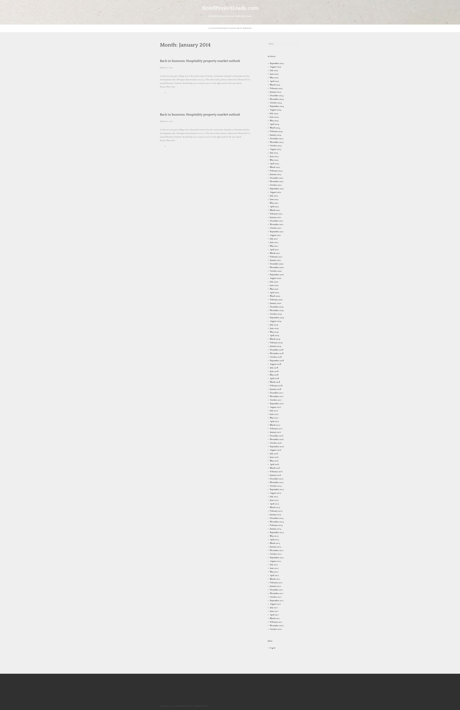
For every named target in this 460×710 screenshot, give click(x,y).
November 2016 (277, 439)
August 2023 (275, 149)
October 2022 (276, 185)
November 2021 (277, 224)
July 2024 (274, 113)
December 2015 (276, 478)
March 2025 (275, 84)
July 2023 (274, 152)
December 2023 (276, 138)
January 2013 (275, 546)
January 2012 (275, 586)
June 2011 (274, 611)
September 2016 (277, 446)
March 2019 (275, 339)
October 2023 (276, 145)
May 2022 (274, 203)
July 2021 (274, 238)
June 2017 (274, 414)
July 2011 (274, 607)
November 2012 (277, 550)
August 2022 (275, 192)
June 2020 (274, 285)
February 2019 (276, 342)
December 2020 (276, 263)
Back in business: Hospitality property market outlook (200, 61)
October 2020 (276, 271)
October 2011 (276, 597)
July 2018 (274, 367)
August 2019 (275, 321)
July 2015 (274, 496)
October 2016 (276, 443)
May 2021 (274, 246)
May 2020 (274, 289)
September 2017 (277, 403)
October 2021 (276, 228)
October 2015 (276, 486)
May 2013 (274, 536)
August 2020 (275, 278)
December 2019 (276, 306)
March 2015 (275, 507)
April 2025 (274, 81)
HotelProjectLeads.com (230, 8)
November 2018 (277, 353)
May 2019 (274, 332)
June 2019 (274, 328)
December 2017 (276, 392)
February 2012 (276, 582)
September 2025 (277, 63)
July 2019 (274, 324)
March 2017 (275, 425)
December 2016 (276, 435)
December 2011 (276, 589)
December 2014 (276, 518)
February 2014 (276, 525)
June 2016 (274, 457)
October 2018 (276, 357)
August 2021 (275, 235)
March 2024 (275, 127)
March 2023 (275, 167)
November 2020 (277, 267)
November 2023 (277, 142)
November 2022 (277, 181)
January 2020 (275, 303)
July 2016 (274, 453)
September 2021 (277, 231)
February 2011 (276, 622)
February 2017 (276, 428)
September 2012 (277, 557)
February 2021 (276, 256)
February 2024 (276, 131)
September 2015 (277, 489)
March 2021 (275, 253)
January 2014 (275, 529)
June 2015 (274, 500)
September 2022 (277, 188)
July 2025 (274, 70)
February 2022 (276, 213)
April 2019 (274, 335)
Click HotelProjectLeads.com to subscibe (230, 28)
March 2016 (275, 468)
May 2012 (274, 571)
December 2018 (276, 349)
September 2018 (277, 360)
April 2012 (274, 575)
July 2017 (274, 410)
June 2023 (274, 156)
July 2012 (274, 564)
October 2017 (276, 400)
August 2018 (275, 364)
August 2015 (275, 493)
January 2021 (275, 260)
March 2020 (275, 296)
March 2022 (275, 210)
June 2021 (274, 242)
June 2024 (274, 117)
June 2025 (274, 74)
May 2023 (274, 160)
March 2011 (275, 618)
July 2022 (274, 195)
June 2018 (274, 371)
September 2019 (277, 317)
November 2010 (277, 625)
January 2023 (275, 174)
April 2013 (274, 539)
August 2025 (275, 67)
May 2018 (274, 375)
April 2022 (274, 206)
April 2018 (274, 378)
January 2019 (275, 346)
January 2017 (275, 432)
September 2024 (277, 106)
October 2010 (276, 629)
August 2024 (275, 109)
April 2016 (274, 464)
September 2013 (277, 532)
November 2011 (277, 593)
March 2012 (275, 579)
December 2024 (276, 95)
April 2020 (274, 292)
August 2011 (275, 604)
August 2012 (275, 561)
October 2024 (276, 102)
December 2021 (276, 221)
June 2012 (274, 568)
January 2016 (275, 475)
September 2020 (277, 274)
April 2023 (274, 163)
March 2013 (275, 543)
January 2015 (275, 514)
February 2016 (276, 471)
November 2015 (277, 482)
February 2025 (276, 88)
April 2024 (274, 124)
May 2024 (274, 120)
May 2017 (274, 417)
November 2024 (277, 99)
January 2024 (275, 135)
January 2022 (275, 217)
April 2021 (274, 249)
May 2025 (274, 77)
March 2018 (275, 382)
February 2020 (276, 299)
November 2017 (277, 396)
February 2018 (276, 385)
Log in (272, 648)
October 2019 (276, 314)
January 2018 (275, 389)
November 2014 (277, 521)
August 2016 (275, 450)
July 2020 (274, 281)
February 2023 (276, 170)
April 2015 (274, 503)
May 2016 (274, 460)
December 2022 (276, 178)
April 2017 (274, 421)
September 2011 (277, 600)
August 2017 (275, 407)
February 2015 (276, 511)
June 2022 (274, 199)
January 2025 (275, 92)
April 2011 (274, 614)
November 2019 (277, 310)
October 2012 (276, 554)
